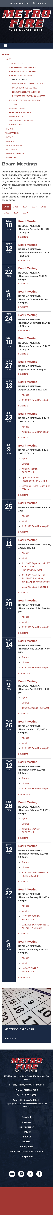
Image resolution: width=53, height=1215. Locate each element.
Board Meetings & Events (20, 76)
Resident (26, 1117)
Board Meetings (19, 80)
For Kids (26, 1131)
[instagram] (21, 1176)
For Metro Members (14, 154)
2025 (15, 207)
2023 (34, 207)
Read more (24, 406)
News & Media (11, 149)
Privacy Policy (26, 1146)
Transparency (12, 133)
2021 (6, 213)
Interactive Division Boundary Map (25, 100)
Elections (13, 104)
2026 (6, 207)
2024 (25, 207)
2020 (16, 213)
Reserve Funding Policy (20, 113)
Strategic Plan (16, 117)
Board (8, 59)
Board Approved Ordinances (22, 67)
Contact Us (42, 3)
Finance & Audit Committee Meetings (28, 84)
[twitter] (30, 1176)
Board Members (16, 63)
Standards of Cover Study (21, 121)
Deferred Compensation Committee (28, 96)
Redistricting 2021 (17, 108)
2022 (43, 207)
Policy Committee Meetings (24, 88)
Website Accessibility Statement (26, 1151)
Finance (9, 137)
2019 (25, 213)
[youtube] (12, 1176)
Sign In (37, 1100)
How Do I (26, 1141)
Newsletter (11, 158)
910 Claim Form (15, 125)
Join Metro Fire (20, 3)
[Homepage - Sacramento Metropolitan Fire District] (26, 21)
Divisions (9, 141)
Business (26, 1121)
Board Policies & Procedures (22, 71)
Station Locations (13, 145)
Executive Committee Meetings (26, 92)
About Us (6, 55)
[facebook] (39, 1176)
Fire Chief (9, 129)
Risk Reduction (26, 1126)
